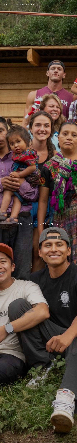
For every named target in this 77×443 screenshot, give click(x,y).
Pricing (72, 4)
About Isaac (68, 4)
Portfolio (67, 4)
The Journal (70, 4)
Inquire (73, 4)
